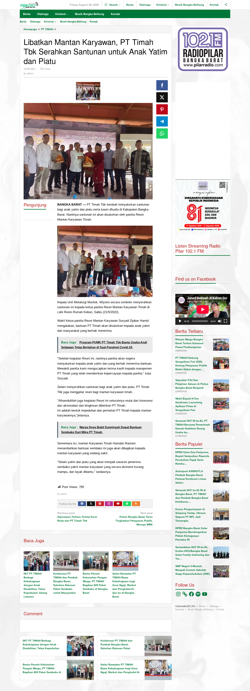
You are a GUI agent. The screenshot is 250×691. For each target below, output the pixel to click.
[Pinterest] (100, 503)
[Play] (180, 321)
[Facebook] (82, 503)
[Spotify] (127, 503)
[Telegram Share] (162, 121)
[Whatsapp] (162, 133)
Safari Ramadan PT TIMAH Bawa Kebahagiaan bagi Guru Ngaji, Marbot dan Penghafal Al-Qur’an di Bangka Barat (124, 585)
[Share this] (162, 85)
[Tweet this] (162, 97)
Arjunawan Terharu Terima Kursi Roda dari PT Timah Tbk (77, 517)
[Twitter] (91, 503)
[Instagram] (109, 503)
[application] (202, 130)
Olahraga (214, 606)
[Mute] (219, 321)
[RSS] (136, 503)
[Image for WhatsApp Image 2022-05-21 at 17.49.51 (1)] (88, 91)
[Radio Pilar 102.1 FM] (29, 5)
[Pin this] (162, 109)
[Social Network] (226, 4)
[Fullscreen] (225, 321)
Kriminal (179, 609)
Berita (202, 606)
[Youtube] (118, 503)
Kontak (220, 609)
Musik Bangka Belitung (200, 609)
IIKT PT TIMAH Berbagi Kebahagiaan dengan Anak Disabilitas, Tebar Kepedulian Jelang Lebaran (35, 585)
